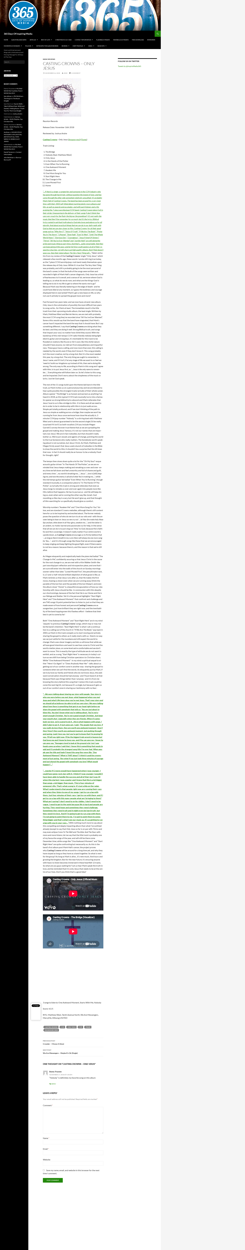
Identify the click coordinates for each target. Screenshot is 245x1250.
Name (46, 1138)
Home (6, 40)
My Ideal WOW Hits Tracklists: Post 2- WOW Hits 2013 (13, 91)
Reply (54, 1084)
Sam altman (7, 96)
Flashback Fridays (103, 40)
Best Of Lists (45, 40)
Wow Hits (101, 46)
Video (90, 46)
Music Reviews (49, 59)
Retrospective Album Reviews (47, 46)
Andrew (6, 132)
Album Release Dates (18, 40)
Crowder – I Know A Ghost (53, 1042)
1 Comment (75, 73)
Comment (48, 1105)
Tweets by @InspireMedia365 (129, 66)
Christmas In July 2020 (63, 40)
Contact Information (83, 40)
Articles (33, 40)
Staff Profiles (78, 46)
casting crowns (51, 1027)
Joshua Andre (17, 114)
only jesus (72, 1027)
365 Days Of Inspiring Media (18, 33)
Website (46, 1159)
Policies (28, 46)
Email (46, 1149)
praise (88, 1027)
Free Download (138, 40)
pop (80, 1027)
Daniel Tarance (9, 152)
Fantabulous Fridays (121, 40)
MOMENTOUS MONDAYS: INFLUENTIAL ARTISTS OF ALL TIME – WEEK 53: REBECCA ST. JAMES (13, 136)
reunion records (51, 1030)
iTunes (84, 139)
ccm (62, 1027)
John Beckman (9, 157)
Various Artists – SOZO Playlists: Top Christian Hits (13, 119)
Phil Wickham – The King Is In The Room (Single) (14, 98)
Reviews (65, 46)
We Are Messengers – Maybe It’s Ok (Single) (60, 1051)
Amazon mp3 (74, 139)
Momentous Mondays (12, 46)
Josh (65, 73)
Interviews (151, 40)
